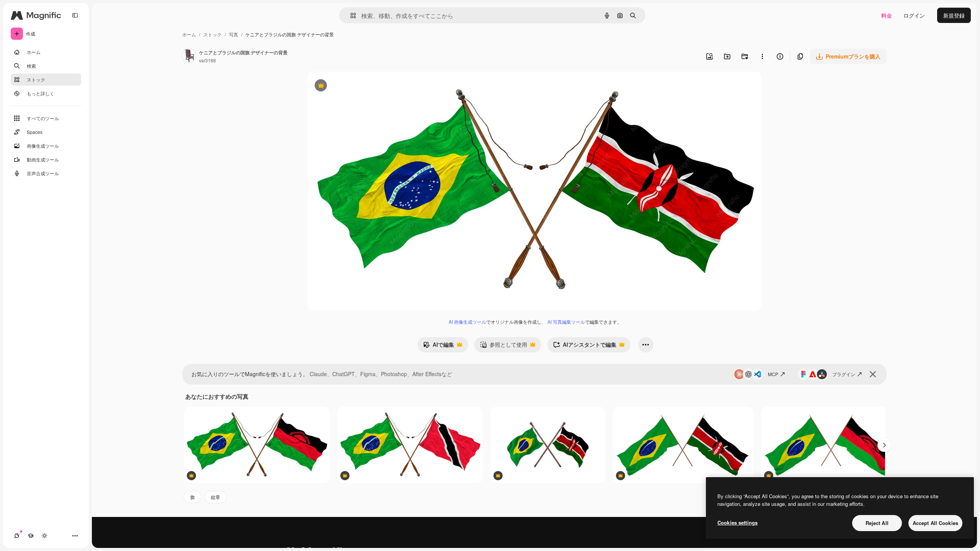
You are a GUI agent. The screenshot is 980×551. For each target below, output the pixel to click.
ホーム (189, 34)
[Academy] (30, 536)
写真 (233, 34)
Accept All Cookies (935, 523)
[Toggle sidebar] (75, 15)
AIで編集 (438, 346)
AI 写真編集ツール (566, 321)
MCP (773, 374)
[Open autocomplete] (350, 15)
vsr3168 (207, 60)
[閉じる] (872, 374)
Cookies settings (737, 522)
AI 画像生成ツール (467, 321)
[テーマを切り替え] (44, 536)
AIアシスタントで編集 (584, 346)
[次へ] (884, 445)
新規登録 (954, 15)
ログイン (914, 15)
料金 (886, 15)
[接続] (17, 536)
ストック (212, 34)
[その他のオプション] (762, 56)
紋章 (215, 497)
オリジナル (359, 86)
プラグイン (843, 374)
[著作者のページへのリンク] (189, 56)
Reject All (877, 523)
